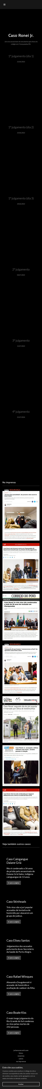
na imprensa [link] (21, 1061)
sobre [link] (21, 1059)
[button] (6, 4)
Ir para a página (13, 883)
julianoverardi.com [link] (21, 1050)
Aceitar (21, 1084)
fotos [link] (21, 1053)
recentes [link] (21, 1056)
